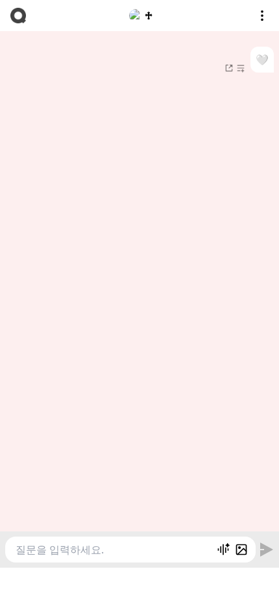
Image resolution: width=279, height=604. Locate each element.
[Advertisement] (139, 584)
